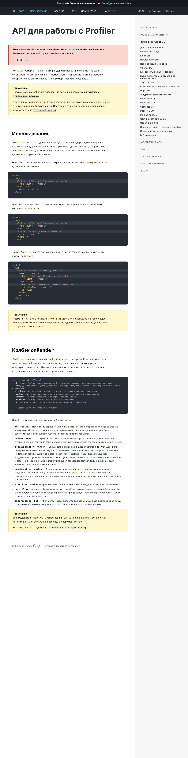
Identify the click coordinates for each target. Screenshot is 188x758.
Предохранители (149, 59)
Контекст (145, 55)
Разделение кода (149, 51)
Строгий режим (149, 123)
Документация (38, 11)
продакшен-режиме (27, 96)
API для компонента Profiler (155, 94)
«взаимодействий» (65, 501)
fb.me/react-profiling (44, 110)
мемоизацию (78, 78)
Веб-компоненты (149, 135)
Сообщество (88, 11)
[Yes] (34, 545)
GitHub (169, 11)
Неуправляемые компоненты (156, 131)
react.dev (73, 49)
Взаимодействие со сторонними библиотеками (158, 77)
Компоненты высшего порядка (157, 72)
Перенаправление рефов (153, 64)
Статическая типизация (153, 119)
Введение (58, 11)
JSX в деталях (148, 82)
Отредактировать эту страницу (62, 546)
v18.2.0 (141, 11)
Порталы (145, 90)
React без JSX (147, 102)
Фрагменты (146, 68)
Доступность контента (152, 47)
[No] (38, 545)
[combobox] (120, 11)
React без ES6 (147, 98)
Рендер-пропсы (148, 115)
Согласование (148, 106)
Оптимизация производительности (159, 86)
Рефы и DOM (147, 110)
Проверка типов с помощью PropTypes (161, 127)
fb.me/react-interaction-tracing (68, 527)
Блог (73, 11)
